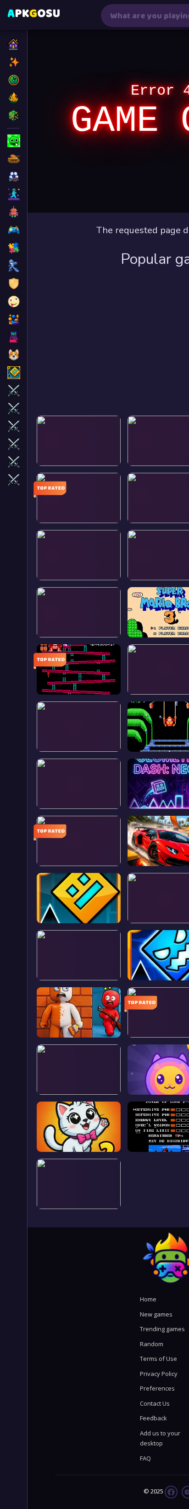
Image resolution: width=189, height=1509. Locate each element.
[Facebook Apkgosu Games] (171, 1491)
